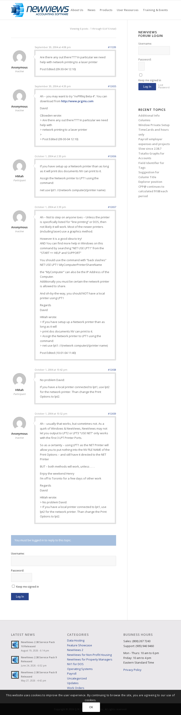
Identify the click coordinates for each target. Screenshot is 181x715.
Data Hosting (75, 640)
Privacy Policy (132, 670)
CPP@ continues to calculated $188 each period (153, 191)
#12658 (112, 369)
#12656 (112, 156)
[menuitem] (76, 10)
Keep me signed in (27, 587)
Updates (73, 683)
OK (91, 707)
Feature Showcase (79, 645)
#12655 (112, 86)
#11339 (112, 47)
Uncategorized (77, 678)
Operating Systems (80, 669)
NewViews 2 (75, 650)
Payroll (71, 673)
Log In (20, 596)
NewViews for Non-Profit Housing (89, 655)
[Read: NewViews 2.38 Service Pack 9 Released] (15, 660)
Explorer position (150, 182)
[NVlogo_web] (40, 10)
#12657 (112, 207)
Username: (18, 553)
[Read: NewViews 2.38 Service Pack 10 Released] (15, 645)
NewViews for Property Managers (89, 659)
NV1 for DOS (75, 664)
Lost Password (163, 86)
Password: (17, 570)
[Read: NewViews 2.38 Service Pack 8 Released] (15, 675)
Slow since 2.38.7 (149, 149)
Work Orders (75, 688)
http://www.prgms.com (77, 101)
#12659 (112, 413)
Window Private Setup (154, 125)
